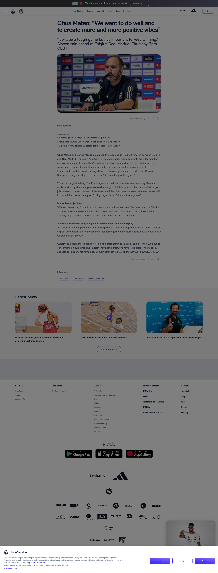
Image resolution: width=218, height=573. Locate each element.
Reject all (205, 561)
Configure (182, 561)
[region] (109, 559)
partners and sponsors (37, 563)
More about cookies (11, 569)
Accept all (160, 561)
